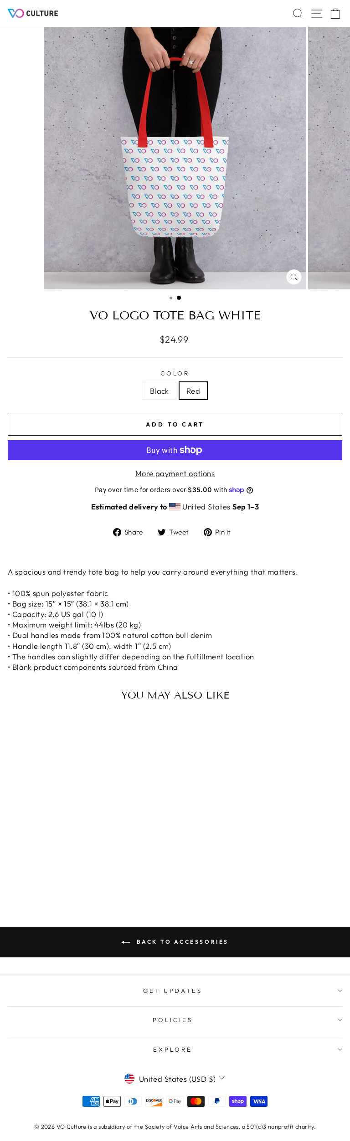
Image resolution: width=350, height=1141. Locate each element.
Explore (172, 1049)
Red (193, 391)
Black (159, 391)
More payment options (175, 473)
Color (175, 373)
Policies (173, 1019)
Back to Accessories (181, 941)
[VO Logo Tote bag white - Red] (77, 873)
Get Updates (173, 990)
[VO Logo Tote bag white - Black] (66, 873)
